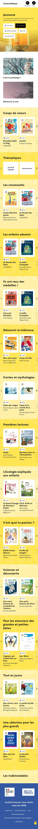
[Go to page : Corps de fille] (27, 343)
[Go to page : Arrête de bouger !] (27, 536)
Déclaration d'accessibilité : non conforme (17, 818)
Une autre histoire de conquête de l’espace (9, 604)
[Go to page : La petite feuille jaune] (27, 688)
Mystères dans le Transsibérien (27, 453)
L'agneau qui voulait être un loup (9, 658)
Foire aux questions (18, 814)
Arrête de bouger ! (23, 551)
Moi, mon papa (10, 358)
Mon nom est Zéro (9, 755)
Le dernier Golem (24, 755)
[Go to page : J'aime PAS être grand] (10, 198)
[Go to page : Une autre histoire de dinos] (27, 587)
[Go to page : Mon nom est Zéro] (10, 739)
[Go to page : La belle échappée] (27, 248)
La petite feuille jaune (26, 704)
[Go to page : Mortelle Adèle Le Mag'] (10, 126)
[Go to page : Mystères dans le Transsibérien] (27, 438)
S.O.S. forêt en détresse (25, 504)
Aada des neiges (10, 405)
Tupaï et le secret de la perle (24, 407)
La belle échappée (23, 263)
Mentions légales (20, 810)
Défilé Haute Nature (9, 551)
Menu (33, 5)
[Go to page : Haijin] (10, 438)
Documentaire (27, 168)
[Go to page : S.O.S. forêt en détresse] (27, 489)
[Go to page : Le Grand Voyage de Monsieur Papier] (10, 488)
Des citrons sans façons (10, 704)
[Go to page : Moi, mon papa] (10, 343)
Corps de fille (25, 358)
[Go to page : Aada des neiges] (10, 391)
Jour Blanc (24, 656)
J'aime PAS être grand (10, 213)
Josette (22, 140)
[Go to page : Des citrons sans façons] (10, 688)
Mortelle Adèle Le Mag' (10, 141)
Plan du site (8, 810)
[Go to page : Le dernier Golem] (27, 739)
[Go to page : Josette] (27, 126)
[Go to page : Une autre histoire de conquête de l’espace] (10, 587)
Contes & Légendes (11, 168)
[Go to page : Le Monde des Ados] (27, 198)
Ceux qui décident (7, 314)
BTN (6, 120)
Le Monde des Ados (25, 213)
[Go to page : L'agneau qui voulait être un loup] (10, 641)
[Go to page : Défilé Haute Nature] (10, 536)
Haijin (6, 452)
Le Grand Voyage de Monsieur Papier (11, 505)
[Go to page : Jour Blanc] (27, 641)
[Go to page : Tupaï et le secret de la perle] (27, 391)
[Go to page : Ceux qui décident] (10, 298)
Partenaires (19, 821)
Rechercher (27, 5)
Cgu (29, 810)
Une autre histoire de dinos (27, 602)
